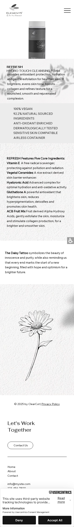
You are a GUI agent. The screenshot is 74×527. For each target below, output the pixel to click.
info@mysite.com (18, 484)
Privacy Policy (50, 404)
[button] (67, 10)
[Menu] (67, 10)
